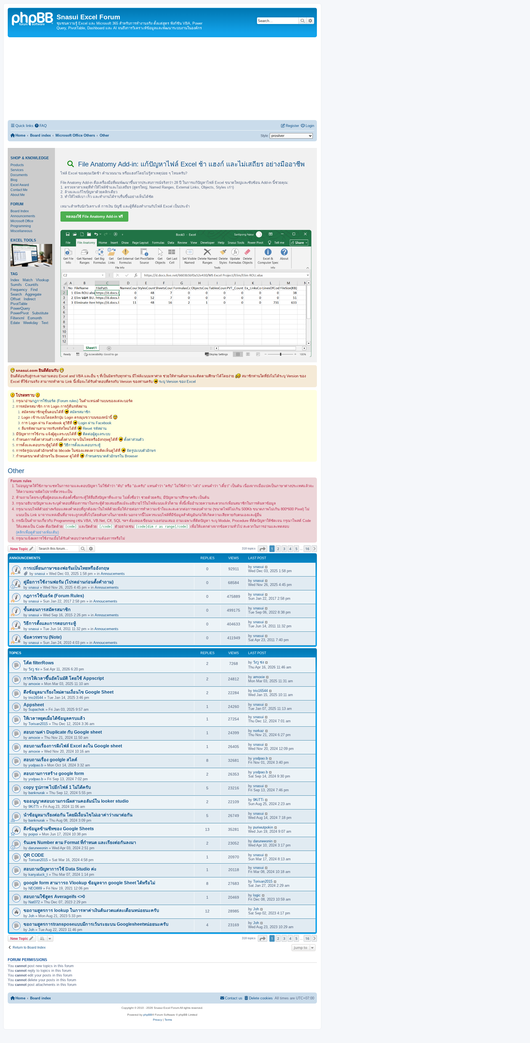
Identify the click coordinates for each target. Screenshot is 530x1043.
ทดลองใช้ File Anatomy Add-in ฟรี (94, 216)
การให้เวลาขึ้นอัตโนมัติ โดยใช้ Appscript (63, 678)
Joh (31, 916)
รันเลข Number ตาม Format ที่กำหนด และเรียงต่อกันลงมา (79, 842)
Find (34, 290)
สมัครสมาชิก (80, 412)
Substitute (40, 313)
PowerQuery (20, 308)
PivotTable (18, 304)
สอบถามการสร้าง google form (53, 773)
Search (16, 294)
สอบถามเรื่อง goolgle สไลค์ (50, 759)
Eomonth (35, 318)
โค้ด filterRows (38, 662)
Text (44, 323)
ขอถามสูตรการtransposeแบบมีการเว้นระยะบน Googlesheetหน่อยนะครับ (95, 924)
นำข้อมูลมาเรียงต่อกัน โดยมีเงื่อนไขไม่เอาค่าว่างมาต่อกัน (77, 815)
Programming (20, 226)
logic (257, 895)
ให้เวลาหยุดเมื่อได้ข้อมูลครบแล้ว (54, 718)
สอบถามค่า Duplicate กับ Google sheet (62, 732)
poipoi (33, 834)
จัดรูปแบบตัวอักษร (141, 450)
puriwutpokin (263, 827)
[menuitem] (41, 126)
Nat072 (34, 902)
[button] (262, 548)
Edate (15, 323)
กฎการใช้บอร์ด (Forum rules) (55, 401)
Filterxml (17, 318)
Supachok (36, 709)
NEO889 (35, 888)
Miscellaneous (21, 231)
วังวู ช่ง (33, 669)
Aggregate (33, 294)
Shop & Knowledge (29, 158)
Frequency (18, 290)
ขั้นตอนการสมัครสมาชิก (47, 609)
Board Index (19, 211)
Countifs (31, 285)
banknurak (36, 793)
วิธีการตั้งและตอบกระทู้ (82, 445)
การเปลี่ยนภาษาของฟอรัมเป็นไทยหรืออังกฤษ (66, 568)
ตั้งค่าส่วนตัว (134, 439)
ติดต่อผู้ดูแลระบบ (96, 434)
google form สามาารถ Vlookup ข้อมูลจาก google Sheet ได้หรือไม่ (89, 882)
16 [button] (307, 548)
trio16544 (35, 698)
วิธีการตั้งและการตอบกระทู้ (49, 623)
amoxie (34, 684)
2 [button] (278, 548)
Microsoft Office (21, 221)
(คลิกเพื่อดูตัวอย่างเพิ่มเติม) (37, 532)
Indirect (30, 299)
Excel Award (19, 185)
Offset (15, 299)
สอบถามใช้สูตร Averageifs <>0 (54, 896)
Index (14, 280)
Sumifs (16, 285)
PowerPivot (19, 313)
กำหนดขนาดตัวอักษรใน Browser (111, 456)
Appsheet (33, 704)
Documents (19, 175)
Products (17, 165)
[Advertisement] (162, 78)
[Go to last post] (266, 567)
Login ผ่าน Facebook (95, 423)
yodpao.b (35, 765)
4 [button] (290, 548)
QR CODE (33, 855)
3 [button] (284, 548)
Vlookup (42, 280)
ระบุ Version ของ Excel (177, 381)
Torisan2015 (38, 724)
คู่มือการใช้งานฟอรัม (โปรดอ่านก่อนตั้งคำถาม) (68, 582)
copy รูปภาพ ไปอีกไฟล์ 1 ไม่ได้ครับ (57, 787)
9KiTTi (33, 807)
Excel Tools (23, 240)
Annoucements (113, 574)
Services (16, 170)
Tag (14, 274)
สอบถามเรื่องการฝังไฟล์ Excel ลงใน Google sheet (72, 746)
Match (28, 280)
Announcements (22, 216)
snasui (40, 574)
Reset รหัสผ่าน (95, 428)
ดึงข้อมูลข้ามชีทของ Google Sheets (58, 828)
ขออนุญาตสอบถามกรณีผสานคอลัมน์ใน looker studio (76, 801)
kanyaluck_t (38, 874)
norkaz (258, 731)
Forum (16, 204)
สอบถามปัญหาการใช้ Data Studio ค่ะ (60, 869)
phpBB (147, 1014)
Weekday (30, 323)
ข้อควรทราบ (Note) (42, 637)
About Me (17, 195)
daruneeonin (38, 848)
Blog (13, 180)
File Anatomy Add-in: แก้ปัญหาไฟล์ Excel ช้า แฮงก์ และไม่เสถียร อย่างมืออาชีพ (190, 164)
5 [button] (296, 548)
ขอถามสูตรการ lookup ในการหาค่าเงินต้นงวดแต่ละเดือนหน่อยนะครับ (91, 910)
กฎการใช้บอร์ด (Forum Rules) (53, 595)
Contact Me (19, 190)
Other (16, 470)
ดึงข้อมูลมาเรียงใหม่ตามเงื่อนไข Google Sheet (68, 692)
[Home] (33, 18)
